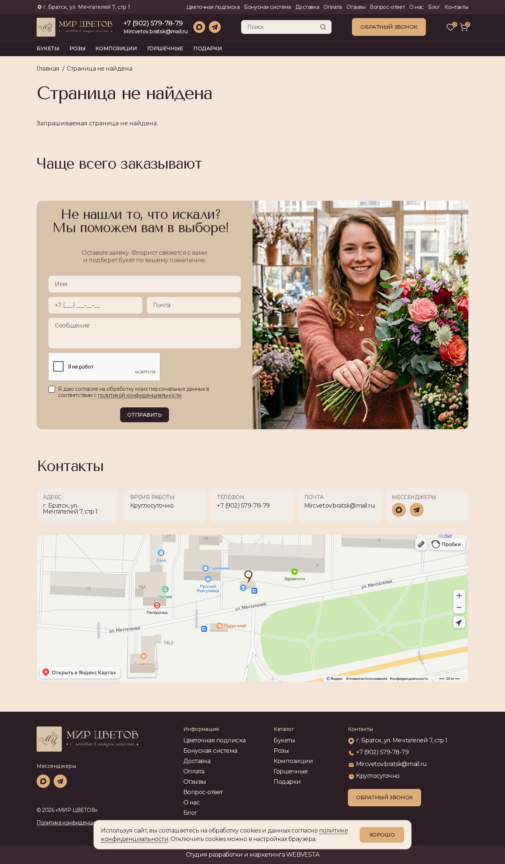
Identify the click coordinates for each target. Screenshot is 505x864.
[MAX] (399, 510)
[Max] (199, 27)
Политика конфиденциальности (77, 823)
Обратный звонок (388, 27)
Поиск (323, 27)
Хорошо (381, 834)
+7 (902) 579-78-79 (153, 23)
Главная (48, 68)
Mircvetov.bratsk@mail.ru (155, 31)
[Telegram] (215, 27)
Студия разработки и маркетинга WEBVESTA (252, 854)
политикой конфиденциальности (140, 395)
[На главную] (91, 739)
